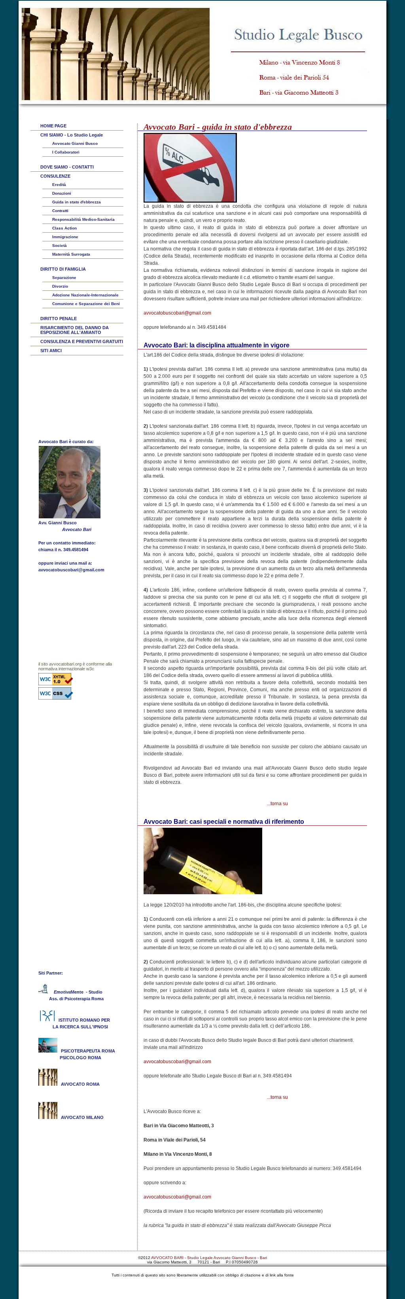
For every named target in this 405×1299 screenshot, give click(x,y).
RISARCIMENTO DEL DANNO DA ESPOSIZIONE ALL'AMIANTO (74, 330)
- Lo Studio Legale (71, 135)
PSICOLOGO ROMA (80, 1057)
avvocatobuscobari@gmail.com (177, 313)
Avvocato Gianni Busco (75, 143)
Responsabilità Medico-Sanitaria (83, 219)
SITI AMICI (51, 350)
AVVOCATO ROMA (80, 1084)
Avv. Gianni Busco (57, 522)
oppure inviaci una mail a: (65, 563)
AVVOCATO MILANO (82, 1117)
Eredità (59, 184)
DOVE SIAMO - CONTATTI (67, 167)
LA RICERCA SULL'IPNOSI (78, 1026)
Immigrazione (65, 237)
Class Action (64, 228)
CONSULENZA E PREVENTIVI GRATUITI (81, 341)
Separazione (64, 277)
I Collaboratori (65, 152)
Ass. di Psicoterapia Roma (75, 998)
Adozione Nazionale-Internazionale (85, 295)
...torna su (277, 803)
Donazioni (61, 193)
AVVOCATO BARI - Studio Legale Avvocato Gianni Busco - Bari (209, 1257)
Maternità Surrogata (71, 254)
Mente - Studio (78, 992)
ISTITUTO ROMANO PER (84, 1020)
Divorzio (60, 286)
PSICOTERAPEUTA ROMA (87, 1051)
